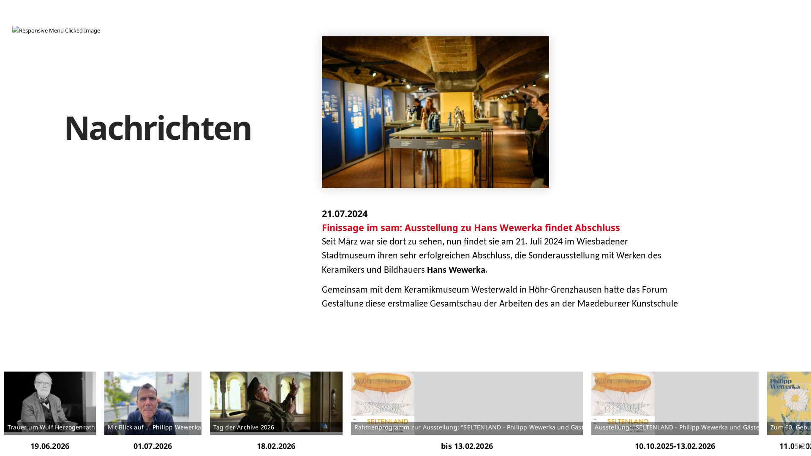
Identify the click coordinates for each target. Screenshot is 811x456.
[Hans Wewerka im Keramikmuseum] (435, 111)
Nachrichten (157, 127)
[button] (56, 30)
